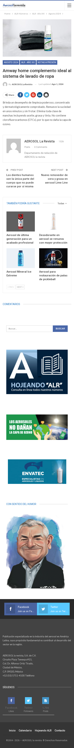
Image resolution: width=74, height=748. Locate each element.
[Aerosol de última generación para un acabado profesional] (20, 221)
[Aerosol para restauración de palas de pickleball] (53, 258)
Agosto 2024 (11, 62)
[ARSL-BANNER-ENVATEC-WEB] (37, 471)
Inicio (12, 730)
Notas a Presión (47, 62)
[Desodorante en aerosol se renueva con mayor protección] (53, 221)
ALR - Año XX (28, 62)
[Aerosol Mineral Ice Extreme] (20, 258)
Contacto (60, 730)
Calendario (25, 730)
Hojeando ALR (43, 730)
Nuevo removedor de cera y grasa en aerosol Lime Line (54, 178)
